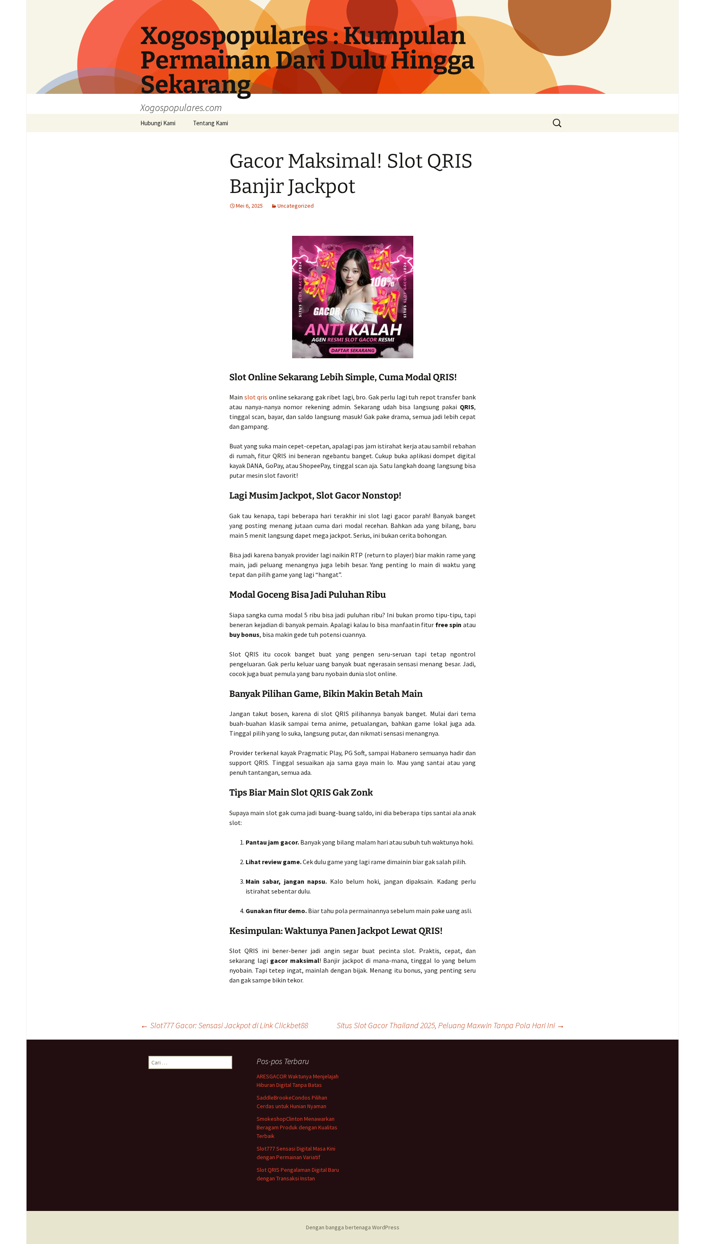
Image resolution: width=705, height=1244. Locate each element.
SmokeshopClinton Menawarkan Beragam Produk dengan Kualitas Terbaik (297, 1127)
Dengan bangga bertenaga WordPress (352, 1227)
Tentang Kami (210, 123)
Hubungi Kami (157, 123)
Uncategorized (295, 205)
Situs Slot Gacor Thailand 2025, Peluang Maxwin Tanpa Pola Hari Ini (451, 1025)
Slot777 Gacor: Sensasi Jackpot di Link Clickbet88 (224, 1025)
